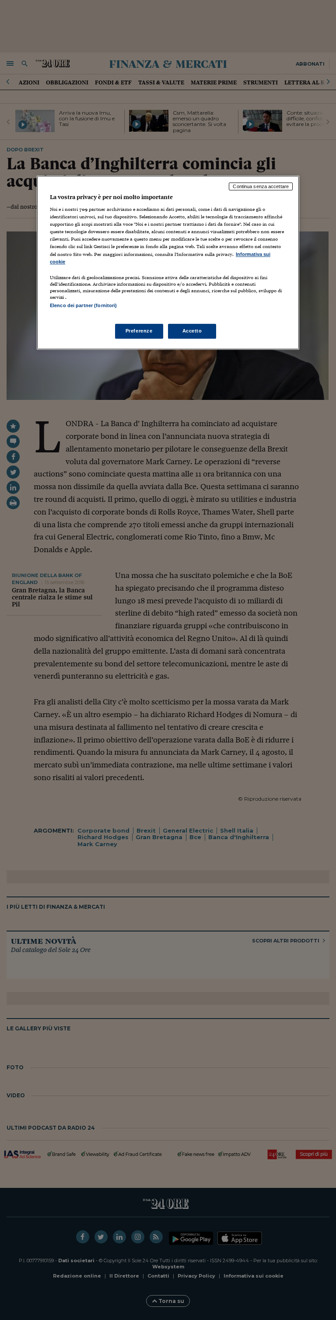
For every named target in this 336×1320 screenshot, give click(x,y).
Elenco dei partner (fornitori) (83, 305)
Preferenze (139, 330)
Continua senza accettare (261, 186)
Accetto (192, 330)
